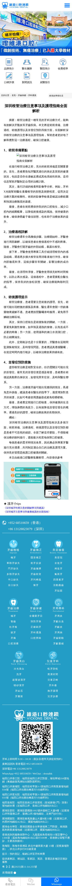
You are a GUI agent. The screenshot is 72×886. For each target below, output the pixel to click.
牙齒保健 (22, 95)
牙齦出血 (58, 621)
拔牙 (13, 632)
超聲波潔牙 (19, 680)
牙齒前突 (36, 574)
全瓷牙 (59, 563)
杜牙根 (13, 627)
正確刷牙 (36, 627)
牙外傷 (53, 685)
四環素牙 (58, 579)
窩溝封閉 (53, 674)
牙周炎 (59, 616)
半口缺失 (13, 579)
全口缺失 (13, 585)
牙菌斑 (19, 696)
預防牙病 (36, 621)
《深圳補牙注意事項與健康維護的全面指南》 (27, 511)
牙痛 (13, 638)
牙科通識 (32, 95)
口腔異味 (36, 638)
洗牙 (19, 674)
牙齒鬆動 (58, 638)
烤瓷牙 (59, 568)
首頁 (14, 95)
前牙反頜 (36, 563)
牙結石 (19, 691)
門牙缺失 (13, 568)
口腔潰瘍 (13, 643)
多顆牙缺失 (13, 574)
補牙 (13, 616)
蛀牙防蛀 (53, 669)
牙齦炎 (59, 627)
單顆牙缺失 (13, 563)
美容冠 (59, 557)
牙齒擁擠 (36, 568)
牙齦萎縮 (58, 643)
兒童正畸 (53, 680)
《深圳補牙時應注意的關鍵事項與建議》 (25, 508)
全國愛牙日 (36, 616)
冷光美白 (19, 669)
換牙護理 (53, 691)
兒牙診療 (53, 696)
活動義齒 (58, 585)
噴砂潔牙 (19, 685)
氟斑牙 (59, 574)
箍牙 (36, 585)
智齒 (13, 621)
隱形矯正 (36, 557)
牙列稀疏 (36, 579)
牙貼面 (59, 590)
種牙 (13, 557)
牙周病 (59, 632)
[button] (29, 53)
